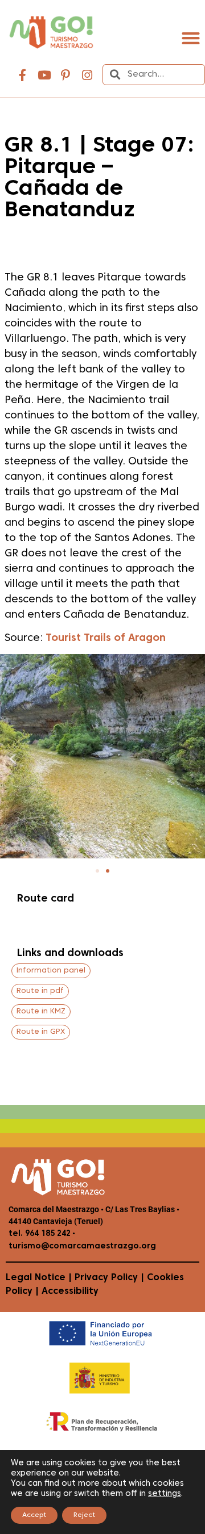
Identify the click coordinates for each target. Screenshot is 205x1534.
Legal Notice (35, 1278)
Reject (84, 1515)
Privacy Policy (106, 1278)
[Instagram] (87, 75)
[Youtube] (44, 75)
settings (164, 1494)
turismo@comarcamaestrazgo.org (82, 1246)
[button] (190, 38)
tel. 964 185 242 (40, 1234)
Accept (34, 1515)
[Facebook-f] (23, 75)
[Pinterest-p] (65, 75)
